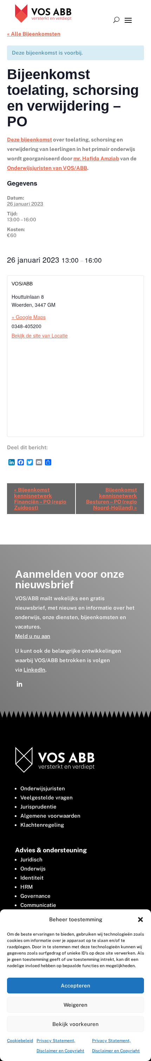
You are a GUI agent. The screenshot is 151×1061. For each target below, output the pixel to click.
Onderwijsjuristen (42, 788)
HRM (26, 887)
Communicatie (38, 905)
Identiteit (32, 878)
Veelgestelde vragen (46, 797)
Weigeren (75, 1005)
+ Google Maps (29, 316)
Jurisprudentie (38, 807)
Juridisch (31, 859)
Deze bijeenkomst (29, 140)
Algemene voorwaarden (50, 816)
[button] (140, 919)
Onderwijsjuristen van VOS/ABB (47, 168)
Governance (35, 896)
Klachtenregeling (42, 825)
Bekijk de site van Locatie (40, 335)
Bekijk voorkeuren (75, 1024)
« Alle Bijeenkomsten (33, 34)
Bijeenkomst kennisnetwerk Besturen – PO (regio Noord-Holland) (111, 499)
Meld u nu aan (32, 636)
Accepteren (75, 986)
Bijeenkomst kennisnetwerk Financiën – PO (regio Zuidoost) (40, 499)
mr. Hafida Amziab (96, 158)
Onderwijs (33, 869)
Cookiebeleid (20, 1040)
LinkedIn (34, 670)
